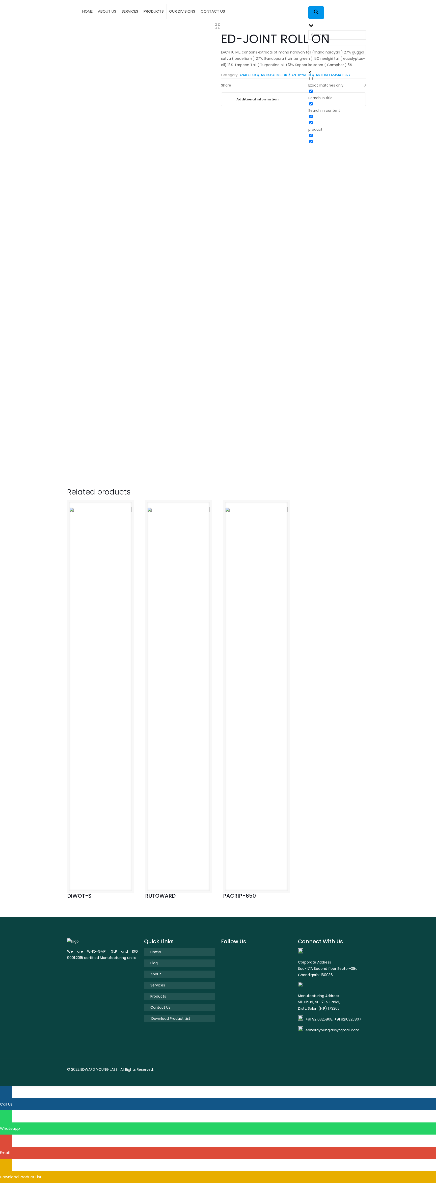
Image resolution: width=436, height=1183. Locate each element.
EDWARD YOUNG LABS (99, 1069)
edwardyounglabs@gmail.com (332, 1030)
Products (158, 996)
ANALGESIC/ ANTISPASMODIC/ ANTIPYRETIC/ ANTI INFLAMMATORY (295, 74)
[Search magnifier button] (316, 12)
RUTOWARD (160, 895)
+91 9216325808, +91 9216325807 (333, 1019)
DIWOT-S (79, 895)
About (155, 974)
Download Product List (170, 1018)
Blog (154, 963)
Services (157, 985)
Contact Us (160, 1007)
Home (155, 951)
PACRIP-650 (239, 895)
